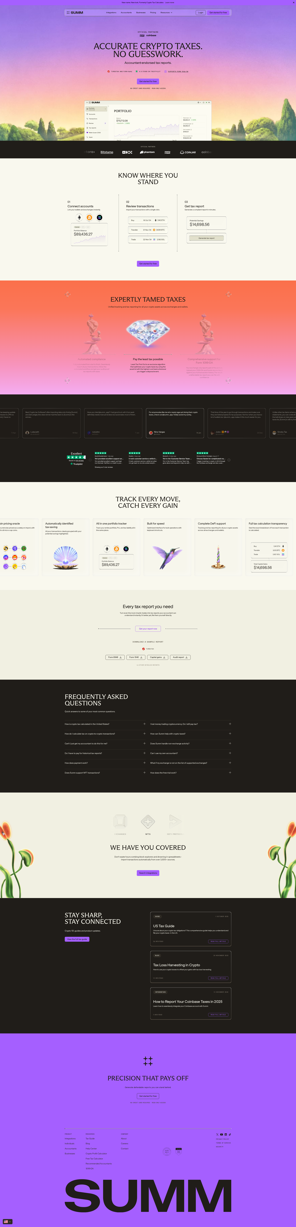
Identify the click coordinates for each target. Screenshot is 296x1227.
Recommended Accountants (99, 1163)
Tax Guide (90, 1138)
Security (220, 1147)
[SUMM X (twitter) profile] (217, 1134)
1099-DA (90, 1168)
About (123, 1138)
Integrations (111, 12)
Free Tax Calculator (94, 1158)
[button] (166, 12)
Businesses (141, 12)
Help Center (91, 1148)
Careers (124, 1143)
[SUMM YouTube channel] (221, 1134)
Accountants (126, 12)
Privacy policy (222, 1139)
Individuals (69, 1143)
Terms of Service (223, 1143)
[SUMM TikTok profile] (229, 1134)
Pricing (153, 12)
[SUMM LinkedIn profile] (225, 1134)
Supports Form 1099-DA (178, 71)
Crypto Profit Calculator (96, 1153)
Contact (124, 1148)
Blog (88, 1143)
